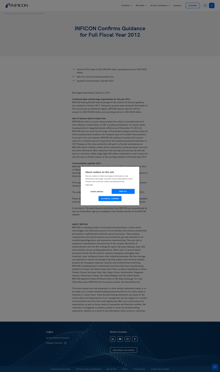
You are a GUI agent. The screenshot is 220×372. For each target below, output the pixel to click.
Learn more (89, 185)
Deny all (123, 191)
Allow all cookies (110, 199)
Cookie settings (97, 191)
